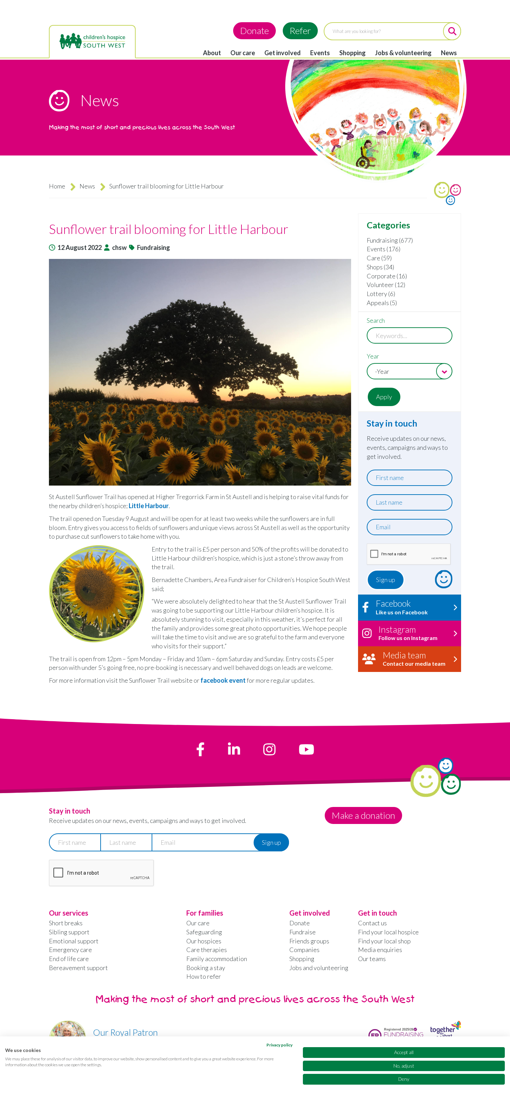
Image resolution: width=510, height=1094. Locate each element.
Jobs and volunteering (318, 967)
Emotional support (74, 941)
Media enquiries (380, 949)
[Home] (92, 41)
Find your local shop (384, 941)
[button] (200, 372)
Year (373, 356)
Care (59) (379, 258)
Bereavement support (78, 967)
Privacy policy (279, 1044)
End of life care (69, 958)
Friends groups (309, 941)
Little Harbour (149, 506)
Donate (254, 30)
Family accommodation (216, 958)
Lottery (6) (381, 293)
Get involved (282, 53)
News (449, 53)
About (212, 53)
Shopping (352, 53)
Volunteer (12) (386, 284)
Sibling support (69, 932)
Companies (304, 949)
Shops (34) (380, 267)
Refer (300, 30)
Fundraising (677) (390, 240)
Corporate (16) (387, 276)
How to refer (203, 976)
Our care (242, 53)
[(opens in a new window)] (200, 749)
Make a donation (363, 815)
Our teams (372, 958)
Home (57, 186)
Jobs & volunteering (403, 53)
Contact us (372, 923)
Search (376, 320)
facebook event (223, 680)
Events (320, 53)
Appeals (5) (382, 302)
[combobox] (409, 371)
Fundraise (302, 932)
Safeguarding (204, 932)
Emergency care (70, 949)
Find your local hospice (388, 932)
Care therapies (206, 949)
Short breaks (66, 923)
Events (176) (383, 249)
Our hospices (203, 941)
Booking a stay (205, 967)
